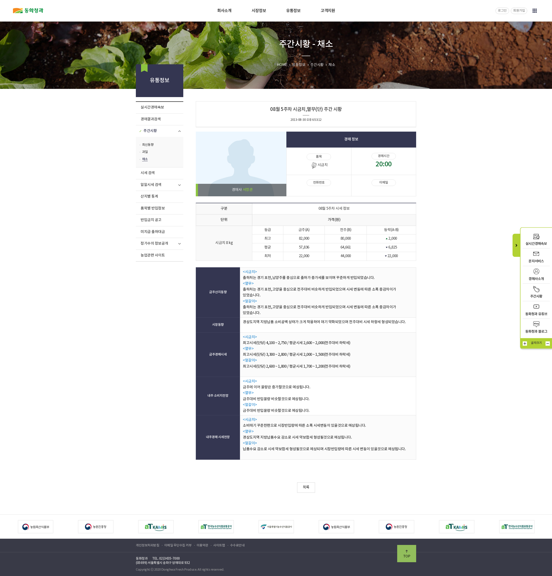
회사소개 (224, 10)
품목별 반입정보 (153, 208)
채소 (145, 159)
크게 (525, 344)
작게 (548, 344)
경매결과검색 (151, 119)
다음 (543, 526)
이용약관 (202, 545)
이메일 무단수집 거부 (178, 545)
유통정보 (293, 10)
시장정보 (259, 10)
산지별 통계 (149, 196)
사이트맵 (219, 545)
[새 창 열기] (42, 526)
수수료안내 (237, 545)
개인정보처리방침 (147, 545)
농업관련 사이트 (153, 255)
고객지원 (328, 10)
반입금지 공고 (151, 220)
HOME (282, 65)
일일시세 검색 (151, 185)
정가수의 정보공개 (154, 243)
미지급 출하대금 (153, 232)
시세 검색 (148, 173)
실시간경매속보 (152, 107)
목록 (306, 487)
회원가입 (519, 11)
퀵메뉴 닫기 (516, 245)
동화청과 (28, 11)
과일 (145, 152)
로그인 (502, 11)
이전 (9, 526)
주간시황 (150, 131)
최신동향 (148, 145)
